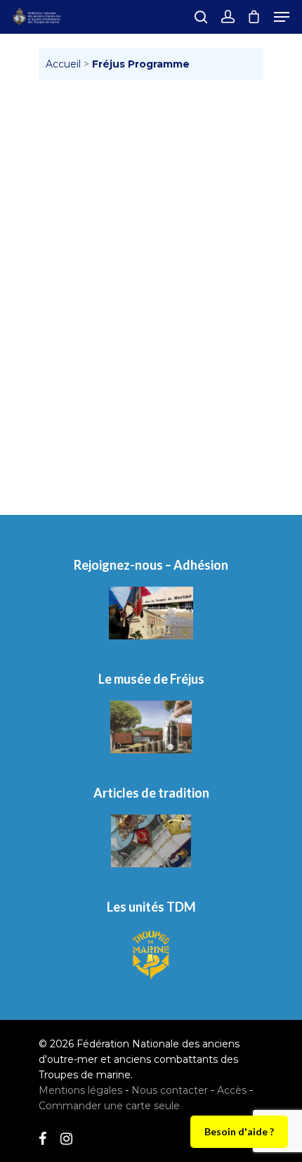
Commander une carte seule (109, 1105)
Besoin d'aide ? (239, 1131)
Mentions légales (80, 1090)
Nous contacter (169, 1090)
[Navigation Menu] (281, 17)
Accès (232, 1090)
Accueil (63, 64)
